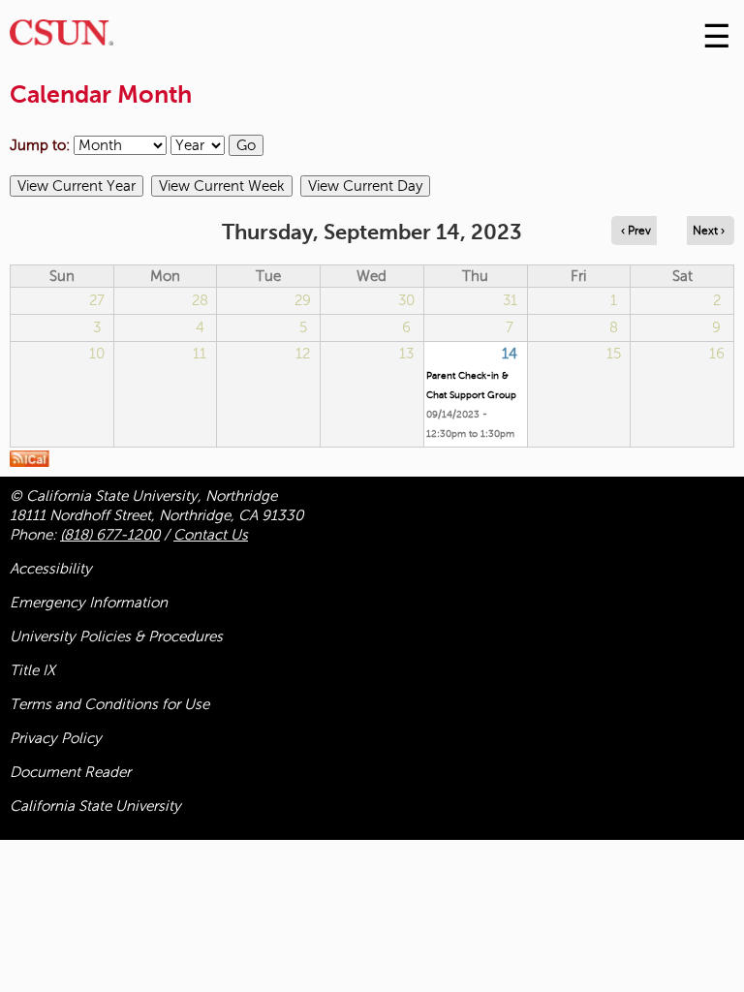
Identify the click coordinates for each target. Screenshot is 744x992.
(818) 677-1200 (110, 534)
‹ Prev (636, 230)
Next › (709, 230)
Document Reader (70, 772)
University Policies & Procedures (116, 636)
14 (509, 353)
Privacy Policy (56, 738)
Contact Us (210, 534)
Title (32, 670)
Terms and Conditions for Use (109, 704)
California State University (95, 806)
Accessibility (51, 568)
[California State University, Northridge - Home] (61, 37)
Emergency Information (89, 602)
